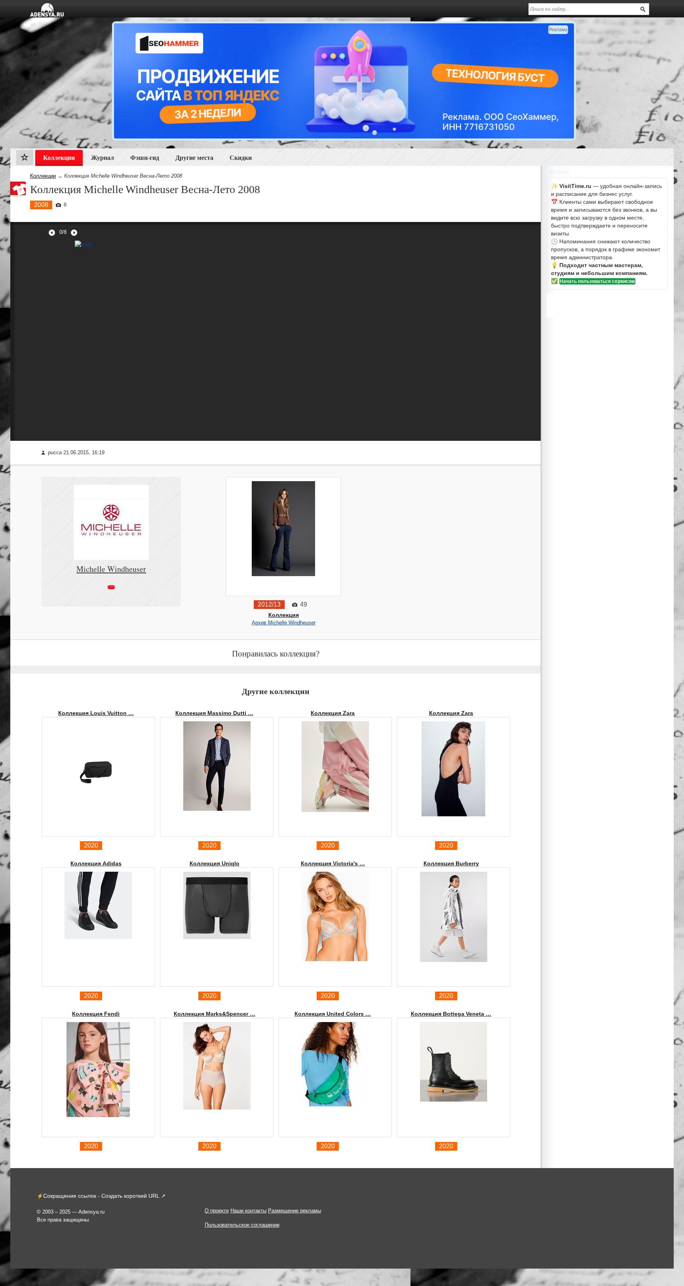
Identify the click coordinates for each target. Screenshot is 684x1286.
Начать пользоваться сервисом (597, 281)
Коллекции (43, 176)
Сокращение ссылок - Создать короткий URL (101, 1196)
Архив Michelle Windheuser (283, 623)
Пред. (52, 233)
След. (74, 233)
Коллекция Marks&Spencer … (214, 1014)
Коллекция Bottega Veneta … (451, 1014)
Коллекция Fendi (96, 1014)
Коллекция (283, 615)
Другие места (194, 157)
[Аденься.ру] (47, 10)
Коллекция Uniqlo (214, 863)
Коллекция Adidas (96, 863)
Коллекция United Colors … (332, 1014)
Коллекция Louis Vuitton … (96, 713)
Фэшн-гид (144, 157)
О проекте (217, 1211)
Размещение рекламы (294, 1211)
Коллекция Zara (333, 713)
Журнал (102, 157)
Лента (24, 159)
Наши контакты (248, 1211)
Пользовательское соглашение (242, 1225)
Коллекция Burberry (451, 863)
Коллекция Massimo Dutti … (214, 713)
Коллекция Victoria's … (333, 863)
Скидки (241, 157)
